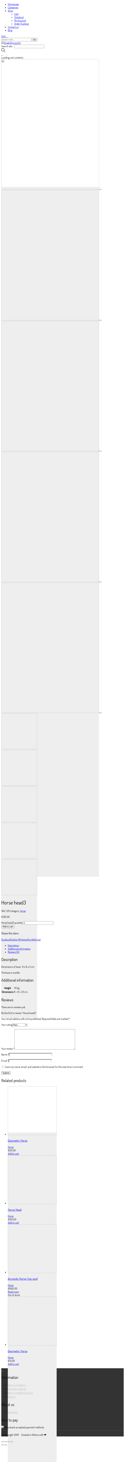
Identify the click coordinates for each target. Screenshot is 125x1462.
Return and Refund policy (20, 1392)
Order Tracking (21, 23)
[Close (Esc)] (2, 1441)
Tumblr (31, 939)
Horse (23, 911)
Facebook (6, 939)
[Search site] (3, 51)
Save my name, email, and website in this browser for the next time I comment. (44, 1067)
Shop (10, 10)
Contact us (13, 27)
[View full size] (100, 189)
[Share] (5, 1441)
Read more (13, 1291)
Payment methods (17, 1389)
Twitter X (15, 939)
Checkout (19, 17)
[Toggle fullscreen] (8, 1441)
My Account (20, 20)
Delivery (12, 1396)
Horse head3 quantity (12, 922)
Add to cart (8, 926)
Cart (16, 14)
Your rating (6, 1024)
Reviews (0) (13, 952)
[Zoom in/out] (12, 1441)
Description (13, 945)
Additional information (19, 948)
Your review (7, 1048)
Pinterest (23, 939)
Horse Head (14, 1210)
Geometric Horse (18, 1140)
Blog (10, 30)
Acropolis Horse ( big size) (23, 1279)
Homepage (13, 4)
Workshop (13, 1412)
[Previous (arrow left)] (2, 1444)
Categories (13, 7)
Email (38, 939)
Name (5, 1054)
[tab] (66, 945)
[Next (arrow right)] (5, 1444)
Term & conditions (17, 1385)
